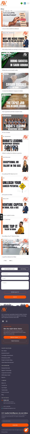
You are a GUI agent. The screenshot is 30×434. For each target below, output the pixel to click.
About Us (4, 383)
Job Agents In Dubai (7, 194)
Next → (11, 260)
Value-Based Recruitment (8, 362)
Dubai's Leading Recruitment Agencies (12, 153)
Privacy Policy (5, 432)
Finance (4, 32)
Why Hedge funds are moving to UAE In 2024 (13, 49)
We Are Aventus (6, 132)
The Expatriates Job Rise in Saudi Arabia (12, 111)
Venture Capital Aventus (8, 215)
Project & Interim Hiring (7, 360)
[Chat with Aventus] (26, 430)
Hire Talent (4, 350)
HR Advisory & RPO (6, 357)
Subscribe (15, 425)
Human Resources (6, 157)
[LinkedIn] (3, 321)
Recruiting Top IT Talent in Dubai (10, 236)
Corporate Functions (6, 372)
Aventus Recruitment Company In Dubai (12, 91)
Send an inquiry (14, 337)
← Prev (5, 260)
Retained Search (5, 353)
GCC (3, 12)
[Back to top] (26, 305)
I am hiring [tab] (23, 269)
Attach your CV (15, 292)
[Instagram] (6, 321)
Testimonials (4, 390)
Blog (3, 394)
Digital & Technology (6, 370)
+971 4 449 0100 (6, 406)
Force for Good (5, 392)
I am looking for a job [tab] (9, 269)
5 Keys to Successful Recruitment (10, 28)
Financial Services (6, 368)
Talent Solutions (15, 341)
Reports (3, 377)
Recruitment (8, 12)
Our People (4, 387)
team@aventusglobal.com (9, 408)
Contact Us (4, 385)
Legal (6, 240)
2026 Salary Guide (6, 375)
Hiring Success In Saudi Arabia (10, 70)
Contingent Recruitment (7, 355)
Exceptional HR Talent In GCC (10, 174)
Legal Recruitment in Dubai (9, 257)
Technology (7, 219)
